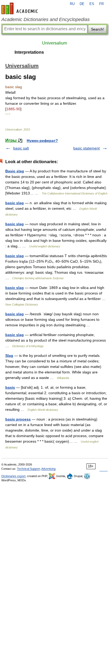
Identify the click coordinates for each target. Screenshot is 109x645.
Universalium (54, 43)
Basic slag (14, 171)
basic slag (14, 203)
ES (91, 4)
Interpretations (29, 52)
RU (72, 4)
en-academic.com (20, 8)
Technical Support (28, 468)
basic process (18, 419)
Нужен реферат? (42, 140)
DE (82, 4)
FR (101, 4)
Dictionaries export (13, 476)
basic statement (86, 148)
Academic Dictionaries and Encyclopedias (45, 19)
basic (10, 387)
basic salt (21, 148)
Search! (97, 29)
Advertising (48, 468)
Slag (9, 355)
